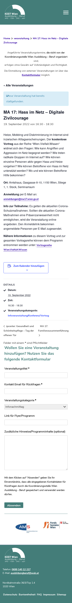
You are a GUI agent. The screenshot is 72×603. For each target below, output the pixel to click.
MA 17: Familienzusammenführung (53, 328)
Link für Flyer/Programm (19, 416)
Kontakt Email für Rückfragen (23, 384)
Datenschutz (10, 594)
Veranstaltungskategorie (20, 400)
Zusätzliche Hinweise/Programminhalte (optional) (34, 432)
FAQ (39, 594)
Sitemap (61, 594)
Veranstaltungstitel (16, 369)
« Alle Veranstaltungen (18, 85)
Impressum (49, 594)
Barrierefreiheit (27, 594)
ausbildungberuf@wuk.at (25, 573)
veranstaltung (21, 38)
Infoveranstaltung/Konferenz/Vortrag (28, 315)
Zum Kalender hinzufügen (28, 265)
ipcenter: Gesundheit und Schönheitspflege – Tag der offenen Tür (18, 331)
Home (6, 38)
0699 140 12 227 (21, 569)
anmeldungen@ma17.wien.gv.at (21, 199)
